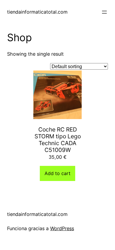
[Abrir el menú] (104, 12)
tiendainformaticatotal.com (37, 12)
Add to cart (57, 173)
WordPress (62, 228)
